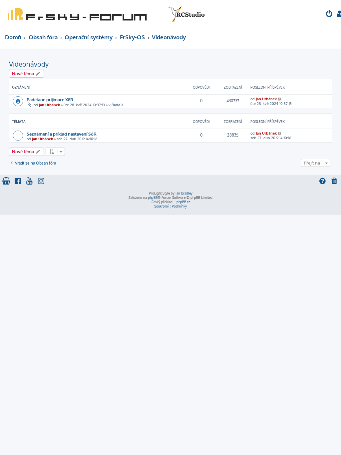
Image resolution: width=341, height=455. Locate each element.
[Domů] (105, 13)
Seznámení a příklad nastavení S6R (62, 134)
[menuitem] (329, 14)
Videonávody (29, 64)
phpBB (153, 198)
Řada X (118, 105)
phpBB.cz (183, 202)
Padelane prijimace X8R (50, 99)
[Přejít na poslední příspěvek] (280, 99)
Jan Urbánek (49, 105)
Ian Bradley (183, 193)
